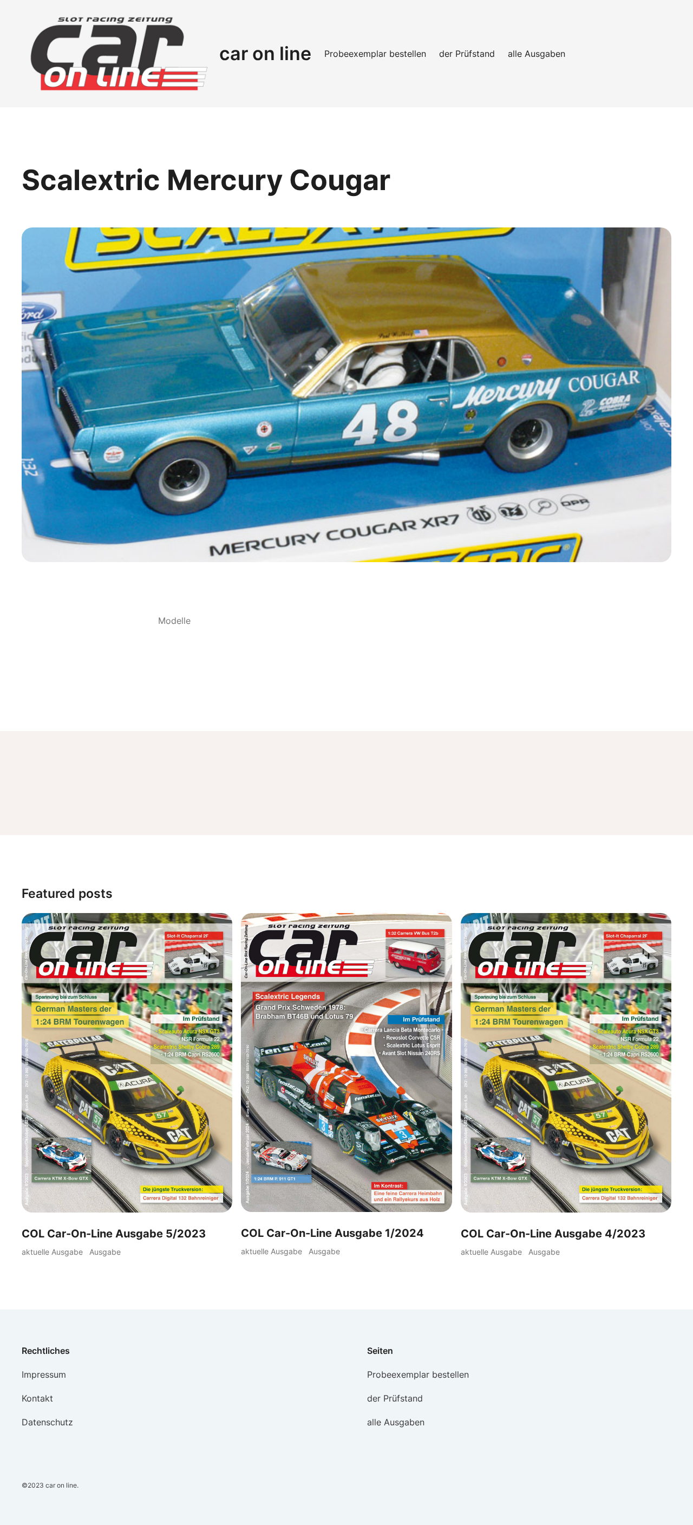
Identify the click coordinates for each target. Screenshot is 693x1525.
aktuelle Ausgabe (52, 1251)
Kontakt (37, 1398)
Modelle (174, 620)
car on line (265, 53)
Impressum (44, 1374)
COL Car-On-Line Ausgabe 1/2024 (332, 1233)
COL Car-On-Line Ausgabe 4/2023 (553, 1233)
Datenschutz (47, 1422)
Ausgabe (105, 1251)
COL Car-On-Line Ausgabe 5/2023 (114, 1233)
